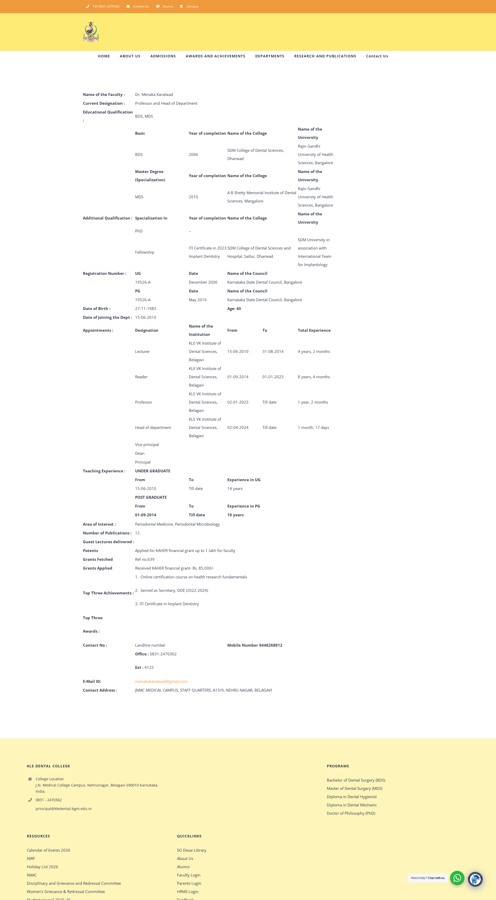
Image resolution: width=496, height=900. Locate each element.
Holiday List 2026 (42, 866)
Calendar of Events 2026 (48, 850)
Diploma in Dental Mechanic (352, 804)
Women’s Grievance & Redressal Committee (66, 891)
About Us (185, 858)
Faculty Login (188, 875)
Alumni (183, 866)
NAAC (32, 875)
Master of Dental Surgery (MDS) (354, 788)
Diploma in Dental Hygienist (352, 796)
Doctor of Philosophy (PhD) (351, 813)
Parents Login (189, 883)
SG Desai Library (191, 850)
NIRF (31, 858)
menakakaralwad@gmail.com (161, 681)
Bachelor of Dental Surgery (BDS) (356, 780)
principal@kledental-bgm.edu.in (64, 808)
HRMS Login (187, 891)
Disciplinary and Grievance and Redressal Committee (74, 883)
